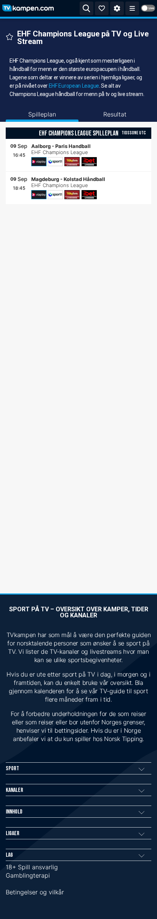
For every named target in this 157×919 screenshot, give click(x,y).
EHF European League (74, 86)
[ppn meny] (132, 8)
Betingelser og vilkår (35, 892)
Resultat (115, 114)
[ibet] (89, 162)
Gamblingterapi (28, 875)
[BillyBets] (72, 162)
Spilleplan (42, 114)
